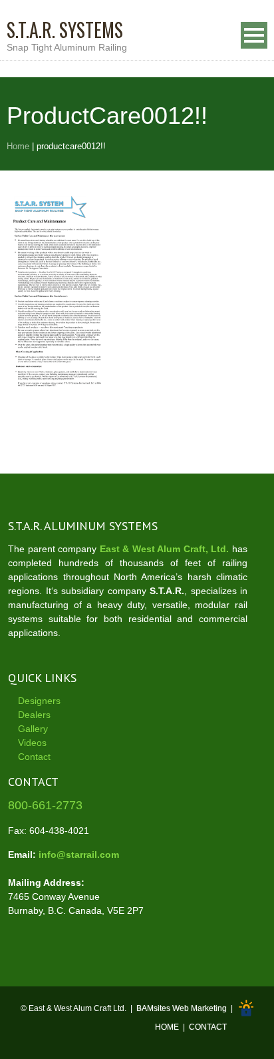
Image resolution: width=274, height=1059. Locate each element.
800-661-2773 (45, 805)
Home (18, 146)
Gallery (33, 728)
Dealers (34, 714)
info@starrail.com (79, 854)
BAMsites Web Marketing (181, 1008)
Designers (39, 700)
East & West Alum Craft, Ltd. (164, 548)
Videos (32, 742)
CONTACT (208, 1027)
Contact (34, 756)
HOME (167, 1027)
